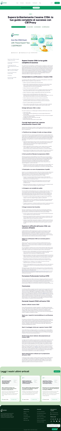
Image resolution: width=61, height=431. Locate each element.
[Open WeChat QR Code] (54, 421)
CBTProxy (36, 346)
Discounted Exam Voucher (41, 413)
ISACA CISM (26, 418)
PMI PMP (25, 413)
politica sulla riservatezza (41, 416)
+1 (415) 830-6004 (55, 412)
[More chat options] (59, 429)
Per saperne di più (13, 399)
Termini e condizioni (40, 418)
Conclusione (10, 75)
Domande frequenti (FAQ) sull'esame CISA (12, 78)
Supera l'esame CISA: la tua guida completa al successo (13, 60)
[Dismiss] (59, 425)
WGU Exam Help (26, 420)
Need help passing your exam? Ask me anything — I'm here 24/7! (53, 425)
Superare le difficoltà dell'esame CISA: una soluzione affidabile (13, 70)
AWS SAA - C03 (26, 411)
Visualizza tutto (57, 371)
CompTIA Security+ (27, 416)
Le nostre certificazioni (41, 411)
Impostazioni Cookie (40, 421)
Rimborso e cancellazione (41, 420)
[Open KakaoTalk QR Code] (57, 421)
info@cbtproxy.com (55, 414)
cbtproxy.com (45, 70)
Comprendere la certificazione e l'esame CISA (13, 63)
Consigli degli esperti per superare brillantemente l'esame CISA (13, 66)
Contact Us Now (36, 7)
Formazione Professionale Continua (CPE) (12, 73)
